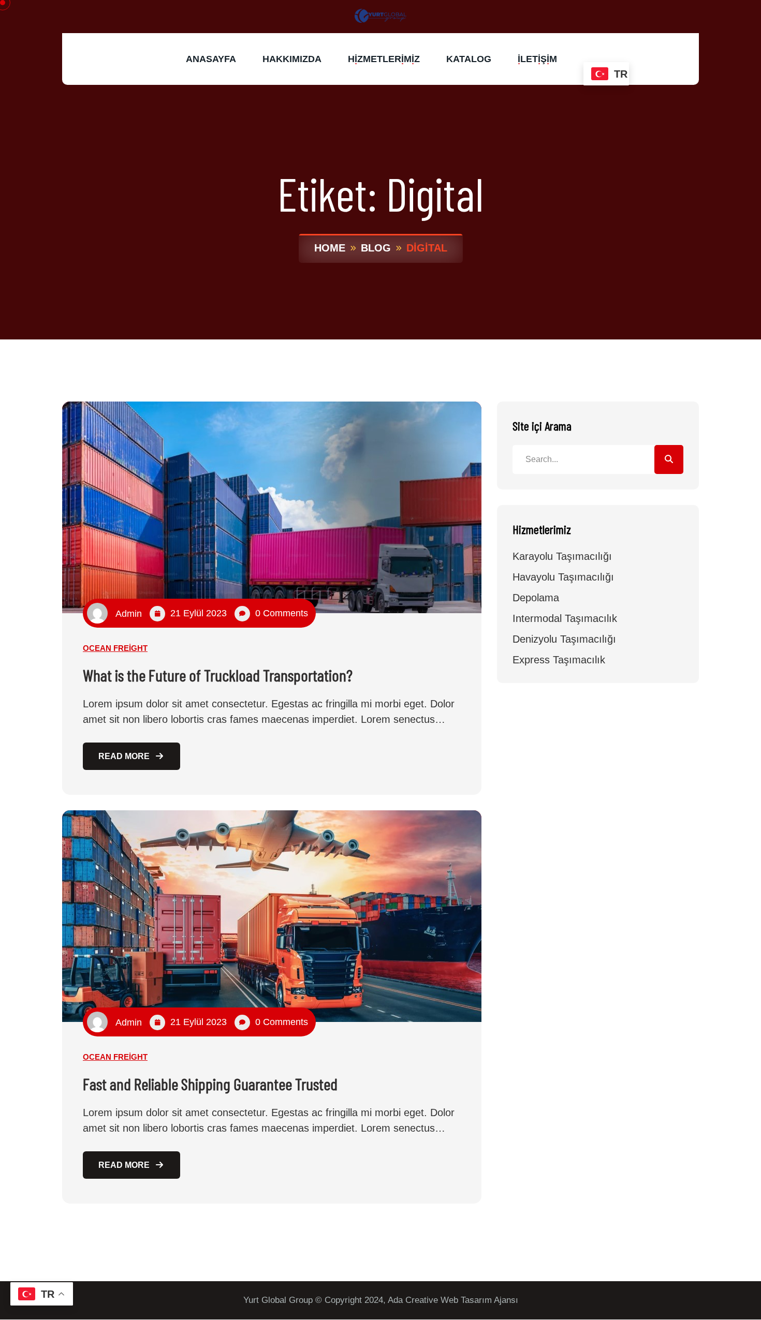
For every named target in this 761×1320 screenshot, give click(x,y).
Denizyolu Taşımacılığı (564, 639)
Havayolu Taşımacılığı (563, 577)
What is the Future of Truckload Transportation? (218, 675)
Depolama (536, 597)
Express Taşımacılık (559, 659)
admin (128, 613)
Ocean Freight (115, 648)
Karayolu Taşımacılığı (562, 556)
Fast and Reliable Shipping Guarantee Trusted (210, 1083)
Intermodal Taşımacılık (565, 618)
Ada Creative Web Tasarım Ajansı (453, 1300)
